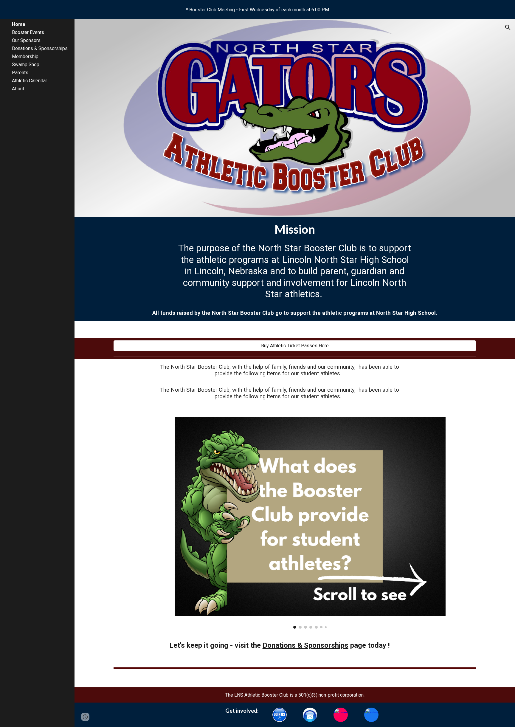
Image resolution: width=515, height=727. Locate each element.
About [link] (18, 89)
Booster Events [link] (28, 32)
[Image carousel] (310, 523)
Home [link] (18, 24)
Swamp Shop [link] (25, 64)
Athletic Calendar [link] (29, 80)
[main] (295, 229)
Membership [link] (25, 56)
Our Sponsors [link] (26, 40)
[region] (257, 9)
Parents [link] (20, 72)
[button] (508, 27)
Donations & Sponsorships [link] (40, 48)
